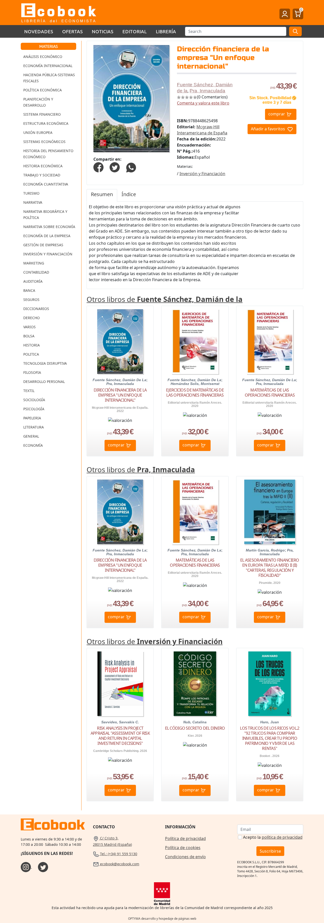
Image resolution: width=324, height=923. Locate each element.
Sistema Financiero (42, 114)
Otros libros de (164, 299)
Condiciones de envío (185, 856)
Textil (28, 390)
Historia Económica (43, 165)
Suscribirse (270, 851)
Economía (33, 445)
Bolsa (28, 336)
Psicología (33, 408)
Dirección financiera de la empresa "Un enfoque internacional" (120, 395)
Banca (29, 290)
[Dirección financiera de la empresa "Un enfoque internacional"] (120, 341)
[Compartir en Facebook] (98, 167)
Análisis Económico (42, 56)
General (31, 436)
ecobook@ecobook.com (119, 864)
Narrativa (32, 202)
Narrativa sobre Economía (49, 226)
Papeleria (32, 418)
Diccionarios (36, 308)
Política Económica (42, 90)
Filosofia (32, 372)
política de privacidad (282, 837)
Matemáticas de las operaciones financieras (270, 392)
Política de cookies (182, 847)
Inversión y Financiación (47, 254)
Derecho (31, 317)
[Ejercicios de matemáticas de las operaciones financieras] (194, 341)
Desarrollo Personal (44, 381)
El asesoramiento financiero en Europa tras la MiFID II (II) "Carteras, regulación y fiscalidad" (269, 568)
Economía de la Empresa (46, 235)
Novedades (38, 31)
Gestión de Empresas (43, 244)
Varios (29, 326)
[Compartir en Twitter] (115, 167)
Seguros (31, 299)
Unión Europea (37, 132)
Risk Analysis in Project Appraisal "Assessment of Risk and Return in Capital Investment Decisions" (120, 736)
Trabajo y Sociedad (41, 175)
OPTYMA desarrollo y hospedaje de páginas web (162, 918)
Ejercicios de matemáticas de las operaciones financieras (195, 392)
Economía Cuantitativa (45, 184)
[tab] (102, 195)
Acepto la (272, 837)
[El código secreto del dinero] (194, 683)
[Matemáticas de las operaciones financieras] (269, 341)
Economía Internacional (47, 65)
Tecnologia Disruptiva (45, 363)
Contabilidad (36, 272)
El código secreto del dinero (195, 728)
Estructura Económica (45, 123)
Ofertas (72, 31)
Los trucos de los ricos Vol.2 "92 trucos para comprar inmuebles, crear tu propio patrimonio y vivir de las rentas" (269, 738)
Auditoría (33, 281)
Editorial (135, 31)
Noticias (102, 31)
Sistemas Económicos (44, 141)
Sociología (34, 399)
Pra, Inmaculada (207, 90)
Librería (166, 31)
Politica (31, 354)
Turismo (31, 193)
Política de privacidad (185, 838)
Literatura (33, 427)
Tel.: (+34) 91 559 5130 (118, 853)
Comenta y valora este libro (203, 103)
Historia (31, 345)
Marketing (33, 263)
